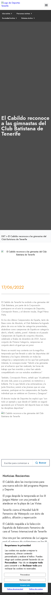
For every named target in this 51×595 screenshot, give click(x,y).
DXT (3, 236)
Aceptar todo (25, 585)
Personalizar (25, 575)
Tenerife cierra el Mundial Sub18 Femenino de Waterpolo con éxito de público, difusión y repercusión (23, 513)
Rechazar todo (24, 580)
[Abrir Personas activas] (31, 13)
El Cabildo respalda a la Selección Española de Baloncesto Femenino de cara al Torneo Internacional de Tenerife (25, 527)
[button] (46, 5)
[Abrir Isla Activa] (11, 13)
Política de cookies (36, 589)
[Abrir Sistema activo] (34, 18)
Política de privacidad (15, 589)
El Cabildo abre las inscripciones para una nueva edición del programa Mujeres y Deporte (25, 485)
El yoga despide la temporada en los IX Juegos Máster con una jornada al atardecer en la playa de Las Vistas (24, 499)
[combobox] (17, 463)
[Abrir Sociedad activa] (16, 18)
